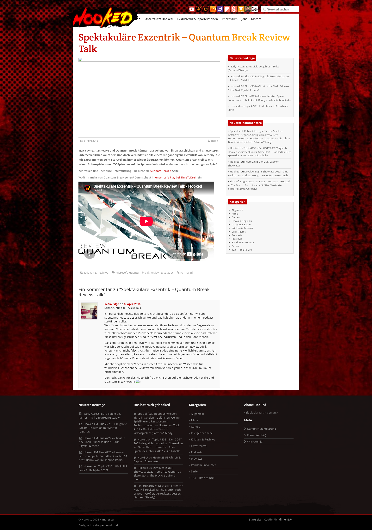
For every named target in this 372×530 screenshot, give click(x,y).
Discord (256, 19)
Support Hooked (160, 171)
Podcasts (237, 235)
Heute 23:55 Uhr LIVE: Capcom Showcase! (157, 459)
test (163, 272)
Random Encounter (243, 242)
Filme (235, 213)
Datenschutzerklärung (261, 429)
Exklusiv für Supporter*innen (197, 19)
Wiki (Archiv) (255, 441)
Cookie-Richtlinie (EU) (278, 519)
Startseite (255, 519)
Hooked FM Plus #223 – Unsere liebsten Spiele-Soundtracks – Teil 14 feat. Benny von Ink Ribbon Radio (259, 98)
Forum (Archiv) (256, 435)
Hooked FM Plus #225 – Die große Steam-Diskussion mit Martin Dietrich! (103, 427)
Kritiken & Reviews (96, 272)
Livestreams (239, 231)
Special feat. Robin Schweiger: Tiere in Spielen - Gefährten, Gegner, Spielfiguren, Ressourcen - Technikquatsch (255, 134)
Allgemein (237, 210)
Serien (235, 246)
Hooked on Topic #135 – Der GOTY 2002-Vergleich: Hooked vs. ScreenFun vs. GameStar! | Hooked (257, 150)
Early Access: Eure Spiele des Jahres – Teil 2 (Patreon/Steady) (100, 415)
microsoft (121, 272)
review (155, 272)
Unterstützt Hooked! (159, 19)
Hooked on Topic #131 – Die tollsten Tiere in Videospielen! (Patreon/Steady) (259, 140)
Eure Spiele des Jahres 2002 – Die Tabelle (259, 153)
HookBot (235, 161)
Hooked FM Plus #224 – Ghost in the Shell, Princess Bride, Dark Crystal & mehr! (258, 88)
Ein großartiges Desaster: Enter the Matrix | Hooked (260, 181)
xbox (170, 272)
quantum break (139, 272)
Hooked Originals (242, 221)
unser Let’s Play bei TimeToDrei (175, 177)
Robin (214, 140)
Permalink (186, 272)
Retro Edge (111, 304)
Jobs (244, 19)
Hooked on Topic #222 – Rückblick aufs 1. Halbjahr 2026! (103, 468)
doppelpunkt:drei (106, 525)
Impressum (230, 19)
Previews (237, 238)
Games (236, 217)
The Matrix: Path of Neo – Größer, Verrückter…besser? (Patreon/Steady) (256, 187)
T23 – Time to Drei (242, 249)
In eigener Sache (241, 224)
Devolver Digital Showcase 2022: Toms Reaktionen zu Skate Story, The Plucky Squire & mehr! (258, 173)
